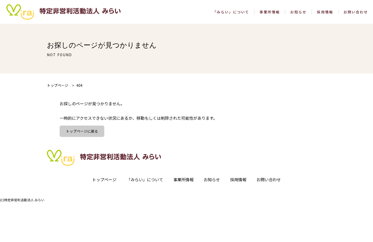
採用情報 (325, 12)
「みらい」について (231, 12)
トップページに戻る (82, 131)
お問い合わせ (356, 12)
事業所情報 (270, 12)
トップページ (104, 179)
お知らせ (298, 12)
